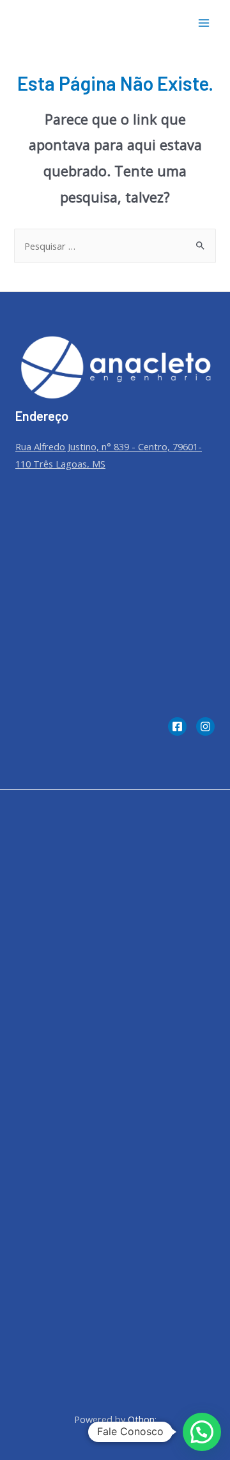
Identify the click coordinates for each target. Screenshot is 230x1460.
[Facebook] (177, 726)
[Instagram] (205, 726)
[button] (202, 1432)
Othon (141, 1419)
